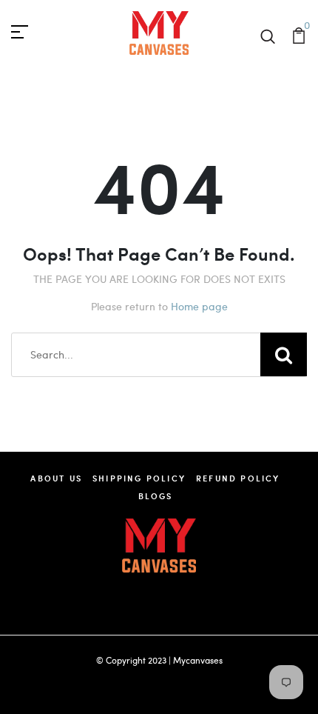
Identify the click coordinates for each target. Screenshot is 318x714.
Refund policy (238, 478)
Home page (199, 306)
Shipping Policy (139, 478)
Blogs (155, 496)
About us (56, 478)
